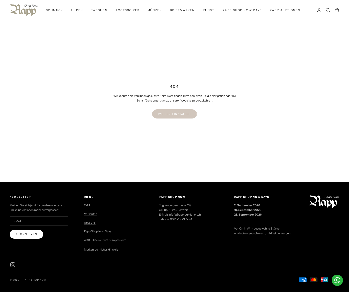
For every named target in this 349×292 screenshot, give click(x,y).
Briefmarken (182, 10)
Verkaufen (90, 214)
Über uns (90, 222)
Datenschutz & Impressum (109, 240)
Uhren (77, 10)
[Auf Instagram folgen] (13, 265)
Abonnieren (26, 234)
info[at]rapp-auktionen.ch (185, 214)
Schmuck (54, 10)
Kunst (208, 10)
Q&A (87, 205)
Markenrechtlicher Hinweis (101, 249)
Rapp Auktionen (285, 10)
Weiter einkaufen (174, 113)
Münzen (154, 10)
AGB (87, 240)
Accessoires (127, 10)
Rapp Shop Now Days (242, 10)
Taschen (99, 10)
